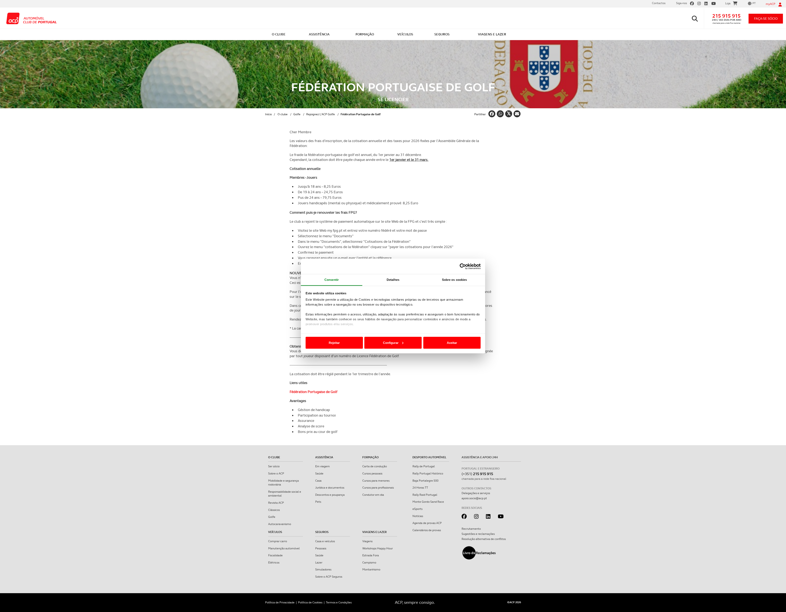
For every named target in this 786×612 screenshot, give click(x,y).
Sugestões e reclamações (478, 534)
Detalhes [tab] (393, 279)
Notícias (417, 516)
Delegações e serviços (476, 493)
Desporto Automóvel (429, 457)
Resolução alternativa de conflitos (484, 539)
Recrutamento (471, 529)
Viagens (367, 541)
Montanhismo (371, 569)
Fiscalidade (275, 555)
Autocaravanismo (279, 524)
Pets (318, 502)
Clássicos (274, 510)
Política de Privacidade (280, 602)
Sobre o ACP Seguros (328, 576)
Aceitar (452, 342)
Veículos (275, 532)
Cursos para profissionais (378, 487)
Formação (370, 457)
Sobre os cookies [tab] (454, 279)
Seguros (322, 532)
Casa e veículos (325, 541)
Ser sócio (274, 466)
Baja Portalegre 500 (425, 480)
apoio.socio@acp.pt (474, 498)
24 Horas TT (420, 487)
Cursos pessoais (372, 473)
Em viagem (322, 466)
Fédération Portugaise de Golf (313, 392)
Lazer (318, 562)
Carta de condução (374, 466)
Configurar (391, 342)
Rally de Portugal (423, 466)
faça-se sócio (766, 18)
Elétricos (273, 562)
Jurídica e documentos (329, 487)
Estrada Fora (370, 555)
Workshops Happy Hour (377, 548)
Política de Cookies (310, 602)
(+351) (477, 473)
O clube (283, 114)
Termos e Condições (339, 602)
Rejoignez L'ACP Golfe (320, 114)
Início (268, 114)
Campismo (369, 562)
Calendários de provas (426, 530)
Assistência (324, 457)
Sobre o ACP (276, 473)
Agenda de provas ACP (427, 523)
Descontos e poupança (330, 495)
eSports (417, 509)
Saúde (319, 473)
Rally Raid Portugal (424, 495)
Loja (728, 3)
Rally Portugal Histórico (427, 473)
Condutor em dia (373, 495)
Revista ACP (276, 503)
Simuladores (323, 569)
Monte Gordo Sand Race (428, 502)
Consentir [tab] (331, 279)
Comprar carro (277, 541)
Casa (318, 480)
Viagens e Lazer (374, 532)
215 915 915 (726, 15)
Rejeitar (334, 342)
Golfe (296, 114)
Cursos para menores (376, 480)
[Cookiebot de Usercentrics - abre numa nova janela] (463, 266)
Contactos (658, 3)
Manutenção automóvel (284, 548)
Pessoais (320, 548)
